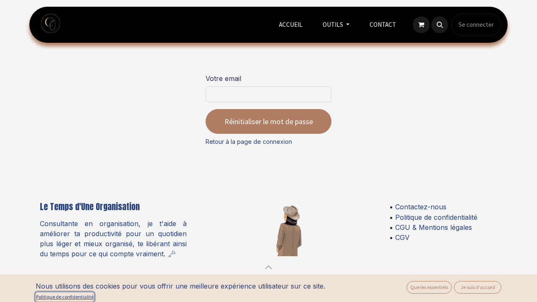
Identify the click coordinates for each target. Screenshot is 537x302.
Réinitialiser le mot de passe (268, 121)
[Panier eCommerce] (421, 24)
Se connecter (476, 25)
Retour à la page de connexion (249, 141)
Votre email (223, 78)
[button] (439, 24)
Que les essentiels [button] (429, 287)
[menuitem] (291, 25)
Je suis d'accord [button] (478, 287)
